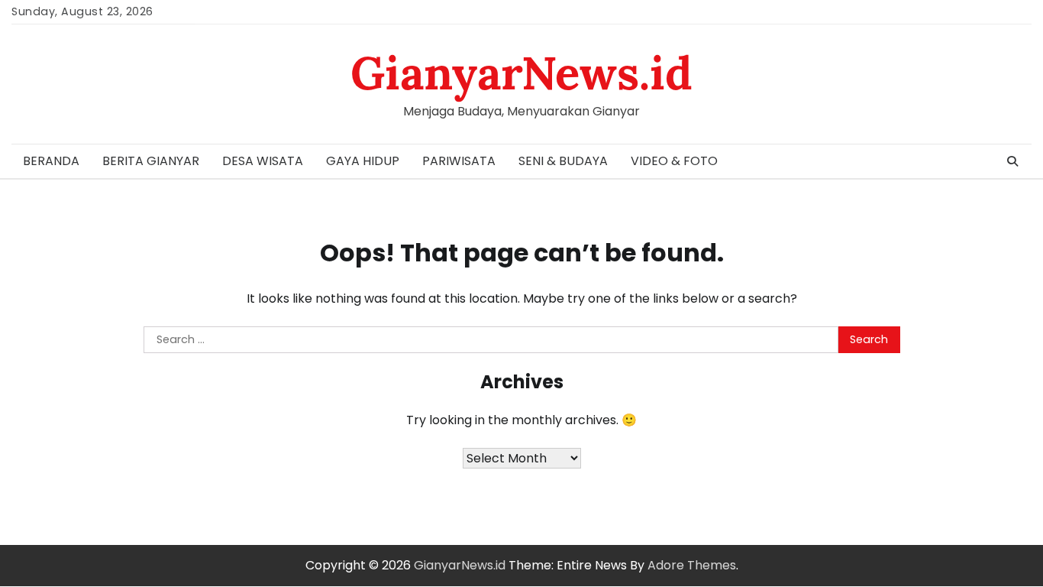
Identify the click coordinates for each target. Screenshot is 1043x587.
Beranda (51, 161)
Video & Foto (674, 161)
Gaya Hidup (362, 161)
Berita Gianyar (150, 161)
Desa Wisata (262, 161)
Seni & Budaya (563, 161)
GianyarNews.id (521, 73)
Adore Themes (691, 565)
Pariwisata (459, 161)
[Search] (1012, 161)
